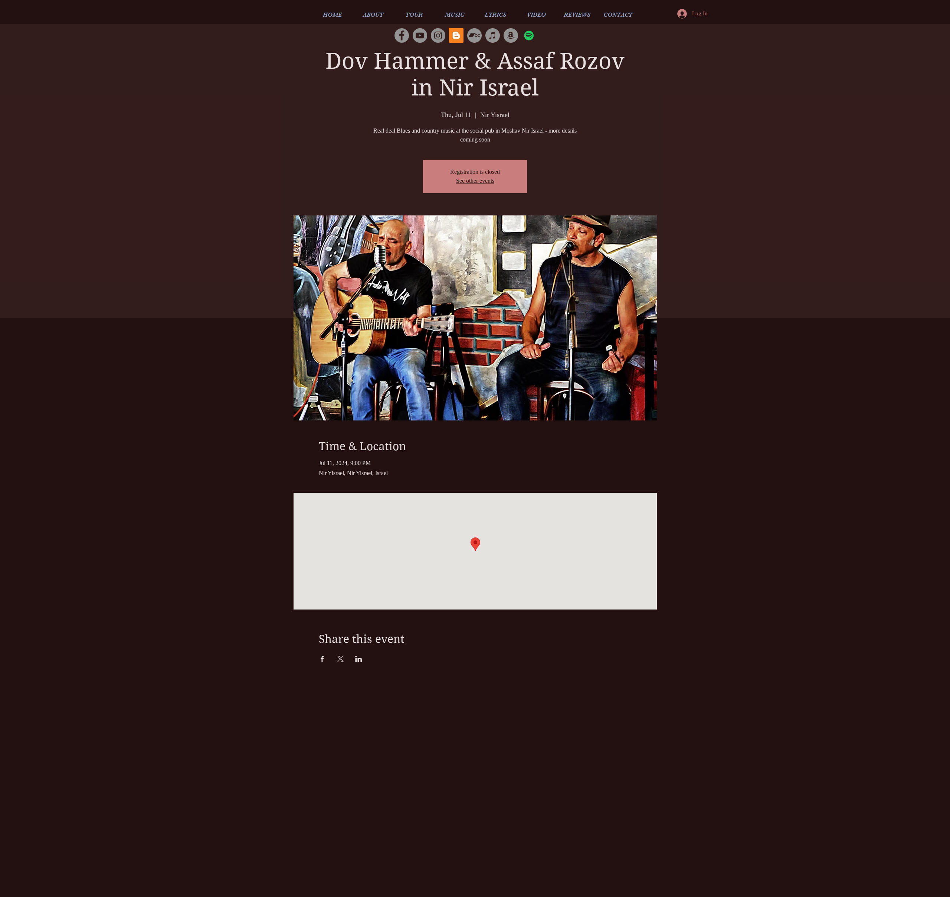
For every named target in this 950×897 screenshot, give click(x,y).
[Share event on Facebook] (322, 659)
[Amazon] (511, 35)
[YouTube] (420, 35)
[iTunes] (492, 35)
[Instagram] (438, 35)
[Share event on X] (340, 659)
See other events (475, 181)
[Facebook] (401, 35)
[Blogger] (456, 35)
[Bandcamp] (474, 35)
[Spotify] (529, 35)
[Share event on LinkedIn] (358, 659)
